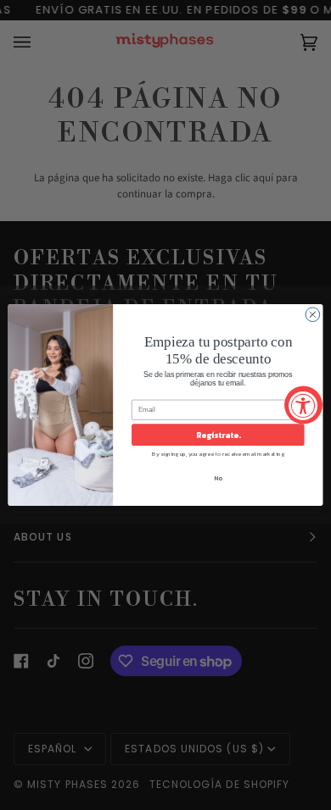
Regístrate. (217, 435)
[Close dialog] (313, 315)
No (218, 477)
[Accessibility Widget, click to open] (303, 405)
